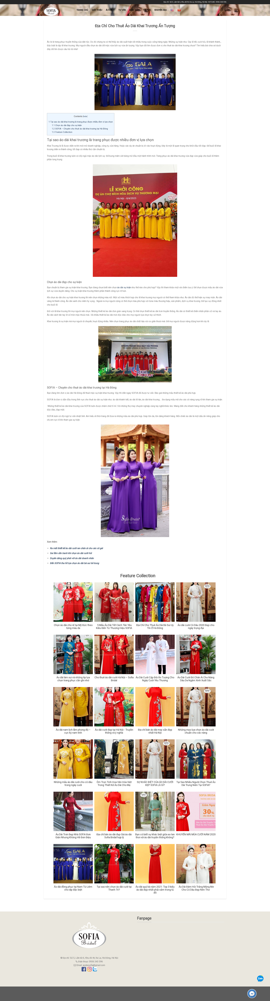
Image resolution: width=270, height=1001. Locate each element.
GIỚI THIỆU (97, 10)
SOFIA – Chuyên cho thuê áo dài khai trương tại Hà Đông (80, 128)
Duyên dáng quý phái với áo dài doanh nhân (72, 558)
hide (85, 116)
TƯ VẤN (122, 10)
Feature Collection (62, 132)
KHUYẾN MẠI (161, 10)
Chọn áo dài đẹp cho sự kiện (67, 125)
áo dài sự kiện (124, 287)
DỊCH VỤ (133, 10)
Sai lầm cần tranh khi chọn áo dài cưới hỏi (71, 553)
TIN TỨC (147, 10)
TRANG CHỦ (82, 10)
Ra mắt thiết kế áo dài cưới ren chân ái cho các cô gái (76, 548)
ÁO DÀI (109, 10)
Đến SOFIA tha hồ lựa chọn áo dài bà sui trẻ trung (74, 563)
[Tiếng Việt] (179, 10)
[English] (172, 10)
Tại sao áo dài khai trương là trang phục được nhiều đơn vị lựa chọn (81, 122)
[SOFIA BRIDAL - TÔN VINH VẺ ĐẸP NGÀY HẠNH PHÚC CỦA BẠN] (58, 10)
